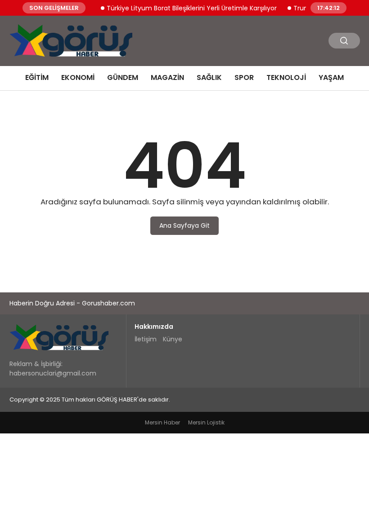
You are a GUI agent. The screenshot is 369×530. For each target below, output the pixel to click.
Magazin (167, 77)
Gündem (122, 77)
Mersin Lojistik (206, 422)
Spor (244, 77)
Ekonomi (77, 77)
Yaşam (331, 77)
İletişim (146, 339)
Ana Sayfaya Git (184, 225)
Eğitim (37, 77)
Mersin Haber (162, 422)
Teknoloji (286, 77)
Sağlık (209, 77)
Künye (172, 339)
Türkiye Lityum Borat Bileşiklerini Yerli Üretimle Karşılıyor (188, 7)
